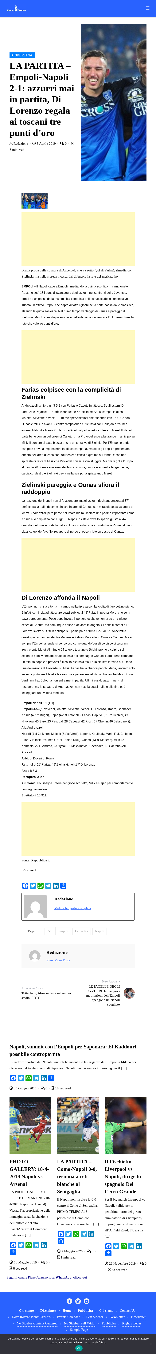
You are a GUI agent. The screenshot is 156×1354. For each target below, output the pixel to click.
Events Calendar (68, 1317)
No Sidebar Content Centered (37, 1323)
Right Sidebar (131, 1323)
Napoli (99, 931)
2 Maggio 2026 (72, 1251)
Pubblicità (109, 1323)
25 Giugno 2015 (25, 1088)
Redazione (21, 143)
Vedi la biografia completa (72, 908)
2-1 (49, 931)
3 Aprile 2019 (46, 143)
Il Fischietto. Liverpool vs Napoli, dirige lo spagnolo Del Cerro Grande (123, 1176)
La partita (81, 931)
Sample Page (79, 1330)
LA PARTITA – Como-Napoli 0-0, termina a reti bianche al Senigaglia (77, 1176)
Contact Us (127, 1310)
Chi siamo (106, 1310)
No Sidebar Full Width (79, 1323)
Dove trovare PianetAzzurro (31, 1317)
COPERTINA (22, 55)
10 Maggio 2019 (25, 1262)
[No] (151, 1344)
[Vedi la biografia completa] (93, 908)
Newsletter (117, 1317)
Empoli (63, 931)
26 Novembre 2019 (122, 1263)
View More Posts (58, 960)
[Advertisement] (78, 239)
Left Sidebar (94, 1317)
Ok (79, 1348)
